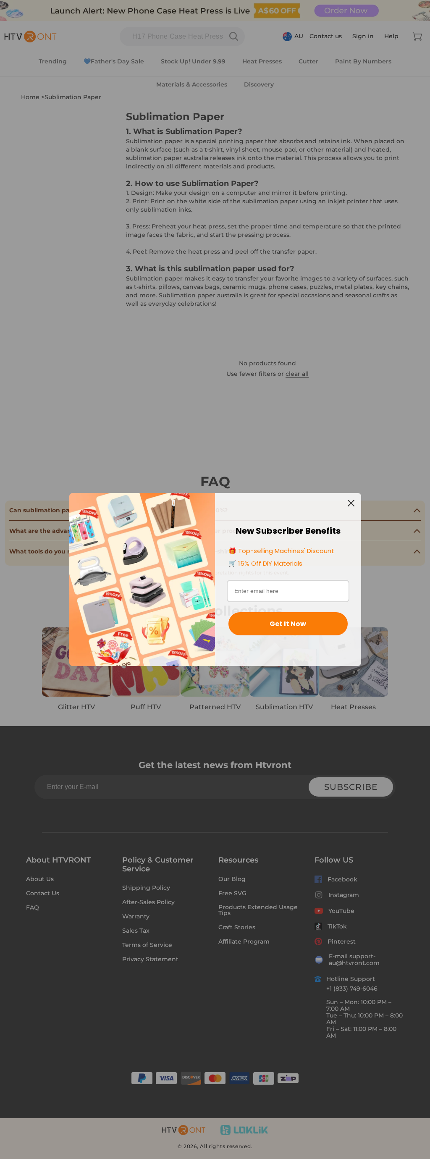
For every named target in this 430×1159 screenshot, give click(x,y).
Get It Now (288, 624)
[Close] (351, 503)
